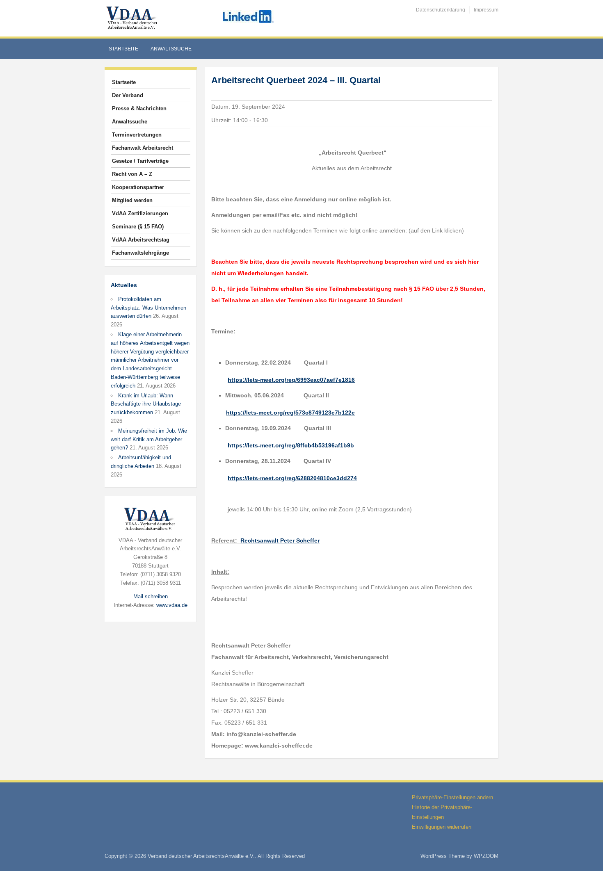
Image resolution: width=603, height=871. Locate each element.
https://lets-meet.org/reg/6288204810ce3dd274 (292, 478)
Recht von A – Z (132, 174)
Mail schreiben (150, 596)
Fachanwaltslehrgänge (140, 253)
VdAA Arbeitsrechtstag (140, 240)
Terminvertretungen (137, 135)
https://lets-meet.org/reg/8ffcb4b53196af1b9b (291, 445)
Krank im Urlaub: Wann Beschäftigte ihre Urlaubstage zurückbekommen (146, 404)
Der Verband (127, 95)
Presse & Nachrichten (139, 108)
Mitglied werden (132, 200)
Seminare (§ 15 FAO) (138, 226)
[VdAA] (133, 18)
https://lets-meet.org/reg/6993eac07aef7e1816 (291, 379)
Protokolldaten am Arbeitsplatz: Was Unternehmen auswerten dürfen (148, 307)
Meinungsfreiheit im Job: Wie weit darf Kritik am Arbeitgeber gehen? (149, 439)
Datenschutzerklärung (440, 10)
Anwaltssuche (171, 49)
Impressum (486, 10)
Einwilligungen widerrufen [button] (441, 827)
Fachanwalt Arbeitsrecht (142, 148)
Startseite (123, 49)
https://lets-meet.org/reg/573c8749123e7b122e (290, 412)
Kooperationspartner (138, 187)
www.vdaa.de (171, 605)
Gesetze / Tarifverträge (140, 161)
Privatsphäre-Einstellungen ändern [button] (452, 797)
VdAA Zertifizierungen (140, 213)
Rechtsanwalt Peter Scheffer (280, 540)
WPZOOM (486, 856)
